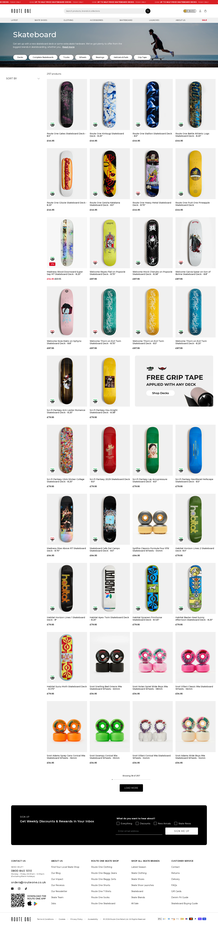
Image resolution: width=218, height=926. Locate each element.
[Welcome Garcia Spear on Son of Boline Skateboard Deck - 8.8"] (195, 242)
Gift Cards (176, 891)
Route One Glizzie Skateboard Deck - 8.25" (67, 204)
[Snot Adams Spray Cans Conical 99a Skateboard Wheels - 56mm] (67, 726)
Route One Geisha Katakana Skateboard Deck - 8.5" (105, 204)
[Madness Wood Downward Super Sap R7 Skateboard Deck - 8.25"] (67, 242)
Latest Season (138, 867)
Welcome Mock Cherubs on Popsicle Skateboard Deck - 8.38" (152, 273)
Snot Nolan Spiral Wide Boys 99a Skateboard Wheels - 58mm (150, 687)
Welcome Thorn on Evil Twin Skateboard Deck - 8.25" (191, 342)
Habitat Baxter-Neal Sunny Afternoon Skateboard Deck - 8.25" (194, 618)
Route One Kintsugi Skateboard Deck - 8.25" (107, 134)
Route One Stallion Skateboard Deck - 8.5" (152, 134)
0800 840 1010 (21, 871)
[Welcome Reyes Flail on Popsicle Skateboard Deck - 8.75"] (110, 242)
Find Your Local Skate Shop (65, 867)
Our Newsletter (59, 891)
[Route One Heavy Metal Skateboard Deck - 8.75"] (153, 173)
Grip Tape (142, 57)
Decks (20, 57)
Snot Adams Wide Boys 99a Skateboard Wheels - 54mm (190, 756)
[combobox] (107, 11)
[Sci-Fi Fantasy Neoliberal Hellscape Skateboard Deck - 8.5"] (195, 450)
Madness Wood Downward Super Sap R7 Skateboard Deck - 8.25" (65, 273)
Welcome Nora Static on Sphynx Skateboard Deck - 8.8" (64, 342)
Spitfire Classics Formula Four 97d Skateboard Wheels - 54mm (151, 549)
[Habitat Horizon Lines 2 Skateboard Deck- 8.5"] (195, 519)
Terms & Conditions (45, 919)
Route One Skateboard (103, 903)
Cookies (62, 919)
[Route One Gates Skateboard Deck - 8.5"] (67, 104)
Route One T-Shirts (101, 891)
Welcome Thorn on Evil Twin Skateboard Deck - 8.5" (148, 342)
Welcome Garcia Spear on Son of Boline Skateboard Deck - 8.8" (192, 273)
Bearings (100, 57)
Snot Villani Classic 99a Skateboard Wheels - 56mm (194, 687)
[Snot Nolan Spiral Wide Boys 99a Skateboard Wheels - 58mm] (153, 657)
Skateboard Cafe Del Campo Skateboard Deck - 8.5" (105, 549)
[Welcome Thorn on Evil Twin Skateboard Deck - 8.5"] (153, 311)
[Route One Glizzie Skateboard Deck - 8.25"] (67, 173)
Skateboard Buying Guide (184, 903)
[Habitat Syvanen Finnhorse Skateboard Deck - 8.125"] (153, 588)
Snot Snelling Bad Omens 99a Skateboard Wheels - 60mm (106, 687)
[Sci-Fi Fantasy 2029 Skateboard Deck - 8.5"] (110, 450)
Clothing (68, 20)
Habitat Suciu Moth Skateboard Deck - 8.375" (67, 687)
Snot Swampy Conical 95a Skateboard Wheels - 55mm (105, 756)
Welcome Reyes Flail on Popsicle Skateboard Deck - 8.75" (107, 273)
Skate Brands (138, 897)
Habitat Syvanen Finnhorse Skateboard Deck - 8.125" (147, 618)
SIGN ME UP (181, 831)
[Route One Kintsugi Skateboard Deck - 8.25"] (110, 104)
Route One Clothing (101, 867)
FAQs (174, 885)
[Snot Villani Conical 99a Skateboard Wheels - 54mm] (153, 726)
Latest (14, 20)
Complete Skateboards (43, 57)
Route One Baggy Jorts (103, 879)
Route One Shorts (100, 885)
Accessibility (93, 919)
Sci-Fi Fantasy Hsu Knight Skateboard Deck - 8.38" (103, 411)
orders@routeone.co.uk (28, 882)
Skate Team (57, 897)
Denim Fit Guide (179, 897)
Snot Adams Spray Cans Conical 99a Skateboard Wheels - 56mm (66, 756)
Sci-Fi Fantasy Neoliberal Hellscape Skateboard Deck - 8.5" (194, 480)
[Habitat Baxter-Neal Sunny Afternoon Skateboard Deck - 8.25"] (195, 588)
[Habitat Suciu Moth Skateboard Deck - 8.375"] (67, 657)
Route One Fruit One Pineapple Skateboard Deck (192, 204)
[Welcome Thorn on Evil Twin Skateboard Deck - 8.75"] (110, 311)
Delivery (175, 879)
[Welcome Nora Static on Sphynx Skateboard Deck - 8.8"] (67, 311)
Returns (175, 873)
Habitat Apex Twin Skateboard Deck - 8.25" (109, 618)
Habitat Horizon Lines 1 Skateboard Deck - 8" (66, 618)
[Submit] (147, 11)
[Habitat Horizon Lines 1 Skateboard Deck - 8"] (67, 588)
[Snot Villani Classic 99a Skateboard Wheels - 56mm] (195, 657)
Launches (154, 20)
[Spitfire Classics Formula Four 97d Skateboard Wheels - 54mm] (153, 519)
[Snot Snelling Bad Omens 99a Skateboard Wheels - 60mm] (110, 657)
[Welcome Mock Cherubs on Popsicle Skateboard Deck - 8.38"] (153, 242)
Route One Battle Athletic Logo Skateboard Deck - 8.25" (192, 134)
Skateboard (126, 20)
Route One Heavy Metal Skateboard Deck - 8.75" (152, 204)
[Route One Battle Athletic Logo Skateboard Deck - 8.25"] (195, 104)
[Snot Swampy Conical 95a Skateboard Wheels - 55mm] (110, 726)
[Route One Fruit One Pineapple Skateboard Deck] (195, 173)
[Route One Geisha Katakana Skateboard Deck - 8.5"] (110, 173)
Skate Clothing (139, 873)
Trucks (66, 57)
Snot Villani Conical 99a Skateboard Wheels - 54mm (152, 756)
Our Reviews (57, 885)
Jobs (53, 903)
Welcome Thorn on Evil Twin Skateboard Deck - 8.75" (105, 342)
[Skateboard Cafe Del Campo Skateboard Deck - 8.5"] (110, 519)
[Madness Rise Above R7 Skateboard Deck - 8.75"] (67, 519)
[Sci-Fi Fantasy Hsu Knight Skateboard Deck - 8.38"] (110, 381)
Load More (131, 788)
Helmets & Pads (121, 57)
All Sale (135, 903)
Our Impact (57, 879)
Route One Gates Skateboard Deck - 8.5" (66, 134)
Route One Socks (100, 897)
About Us (180, 20)
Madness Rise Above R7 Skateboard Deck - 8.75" (66, 549)
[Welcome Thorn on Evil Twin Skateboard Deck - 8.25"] (195, 311)
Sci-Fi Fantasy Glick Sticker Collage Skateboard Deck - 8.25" (65, 480)
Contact (175, 867)
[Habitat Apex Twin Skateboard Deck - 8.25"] (110, 588)
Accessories (96, 20)
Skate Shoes (41, 20)
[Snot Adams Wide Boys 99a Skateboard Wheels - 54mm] (195, 726)
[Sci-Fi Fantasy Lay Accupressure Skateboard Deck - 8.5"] (153, 450)
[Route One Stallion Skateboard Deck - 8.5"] (153, 104)
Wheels (82, 57)
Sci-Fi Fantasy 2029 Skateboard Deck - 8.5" (110, 480)
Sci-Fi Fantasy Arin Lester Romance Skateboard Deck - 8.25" (66, 411)
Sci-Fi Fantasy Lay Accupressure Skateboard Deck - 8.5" (150, 480)
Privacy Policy (76, 919)
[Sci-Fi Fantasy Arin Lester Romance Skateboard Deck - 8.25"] (67, 381)
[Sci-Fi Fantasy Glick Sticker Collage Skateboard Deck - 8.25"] (67, 450)
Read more (68, 47)
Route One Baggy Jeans (104, 873)
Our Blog (56, 873)
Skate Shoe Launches (142, 885)
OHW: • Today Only (31, 2)
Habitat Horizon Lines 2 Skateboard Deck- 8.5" (194, 549)
